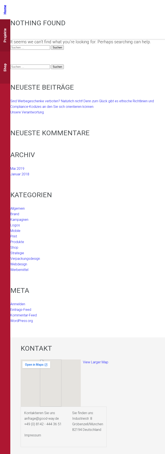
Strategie (17, 253)
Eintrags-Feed (20, 310)
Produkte (17, 242)
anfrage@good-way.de (41, 418)
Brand (14, 214)
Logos (15, 225)
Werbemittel (19, 270)
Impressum (32, 435)
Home (5, 9)
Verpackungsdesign (25, 259)
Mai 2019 (17, 169)
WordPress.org (21, 321)
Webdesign (18, 264)
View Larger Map (95, 362)
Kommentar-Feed (23, 315)
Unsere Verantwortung (27, 112)
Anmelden (17, 304)
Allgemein (17, 208)
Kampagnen (19, 220)
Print (13, 236)
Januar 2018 (19, 174)
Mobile (15, 231)
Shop (14, 247)
